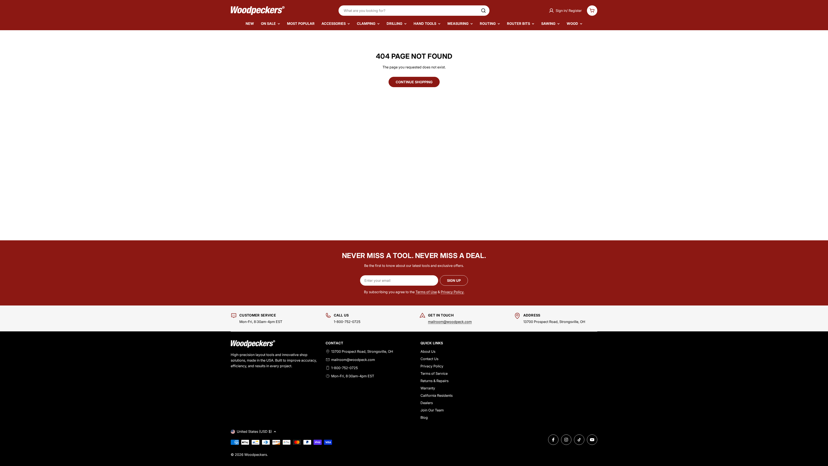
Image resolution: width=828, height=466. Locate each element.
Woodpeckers (255, 454)
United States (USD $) (254, 431)
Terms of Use (426, 292)
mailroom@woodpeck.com (450, 322)
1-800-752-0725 (344, 368)
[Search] (483, 10)
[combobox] (414, 10)
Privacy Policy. (452, 292)
